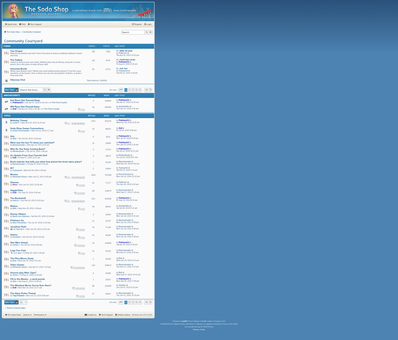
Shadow (122, 285)
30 (81, 201)
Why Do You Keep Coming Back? (27, 149)
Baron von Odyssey (21, 216)
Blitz (14, 138)
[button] (120, 90)
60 (81, 123)
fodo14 (16, 200)
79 (75, 177)
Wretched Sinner (20, 177)
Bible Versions (126, 51)
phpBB (184, 321)
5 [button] (140, 90)
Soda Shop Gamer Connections (27, 128)
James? (16, 123)
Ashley (16, 245)
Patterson (123, 53)
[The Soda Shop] (47, 11)
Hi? (12, 168)
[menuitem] (139, 20)
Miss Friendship (19, 223)
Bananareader (19, 145)
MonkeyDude (18, 151)
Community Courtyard (23, 40)
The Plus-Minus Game (22, 258)
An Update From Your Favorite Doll (28, 155)
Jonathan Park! (18, 226)
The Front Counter (59, 102)
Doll (14, 109)
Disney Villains (18, 214)
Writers (14, 206)
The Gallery (16, 60)
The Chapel (16, 51)
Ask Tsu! (123, 69)
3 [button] (133, 90)
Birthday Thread (18, 120)
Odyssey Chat (17, 80)
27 (73, 201)
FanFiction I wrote (127, 60)
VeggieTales (16, 190)
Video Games (17, 264)
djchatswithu (124, 106)
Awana (13, 234)
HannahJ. (20, 229)
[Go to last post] (131, 100)
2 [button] (129, 90)
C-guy (18, 253)
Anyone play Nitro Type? (23, 272)
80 (78, 177)
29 (78, 201)
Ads (12, 136)
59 (78, 123)
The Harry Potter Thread (23, 293)
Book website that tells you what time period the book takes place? (46, 161)
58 (75, 123)
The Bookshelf (18, 198)
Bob (14, 261)
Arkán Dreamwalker (21, 131)
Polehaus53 (124, 62)
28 (75, 201)
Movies (14, 174)
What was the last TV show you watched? (32, 142)
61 (83, 123)
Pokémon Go (17, 220)
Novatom (16, 237)
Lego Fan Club (18, 250)
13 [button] (146, 90)
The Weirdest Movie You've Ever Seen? (30, 285)
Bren (15, 185)
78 (73, 177)
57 (73, 123)
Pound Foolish (125, 174)
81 (81, 177)
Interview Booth (18, 69)
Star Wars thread (19, 242)
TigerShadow (18, 296)
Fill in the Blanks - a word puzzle (27, 279)
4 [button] (136, 90)
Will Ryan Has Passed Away (24, 106)
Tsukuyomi (123, 71)
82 (83, 177)
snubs (15, 275)
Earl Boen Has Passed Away (25, 100)
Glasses (14, 182)
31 (83, 201)
